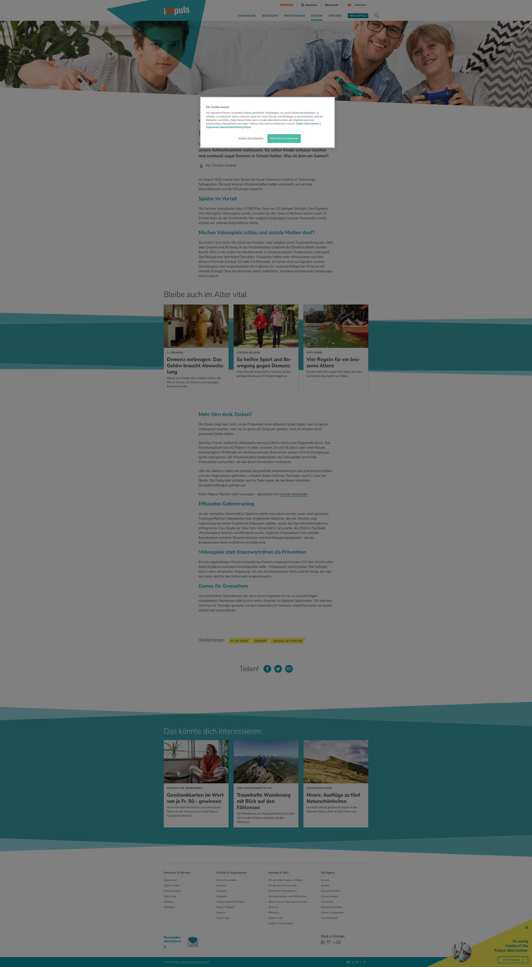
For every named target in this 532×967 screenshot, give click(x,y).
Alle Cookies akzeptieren (284, 138)
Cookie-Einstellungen (251, 138)
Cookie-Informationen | (308, 123)
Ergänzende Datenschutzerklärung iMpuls (228, 127)
